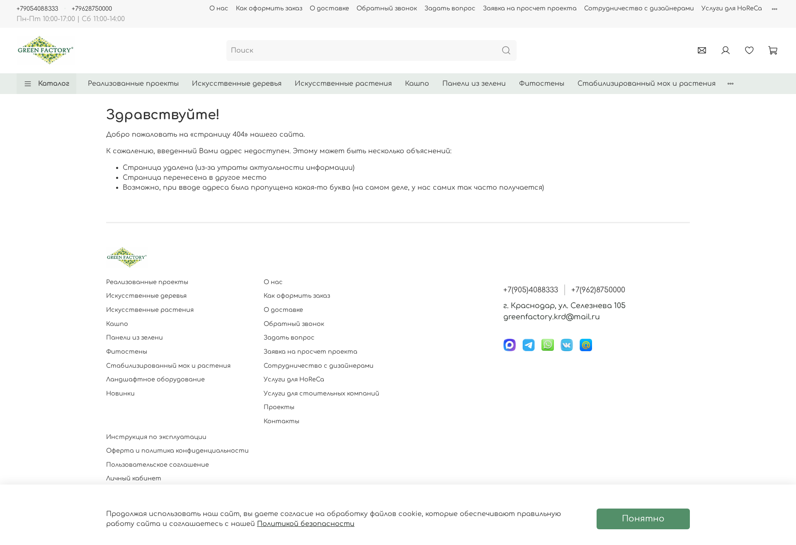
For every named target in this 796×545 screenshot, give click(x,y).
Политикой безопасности (305, 524)
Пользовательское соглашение (157, 464)
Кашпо (417, 83)
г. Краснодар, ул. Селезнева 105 (564, 305)
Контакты (281, 421)
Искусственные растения (343, 83)
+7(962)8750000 (598, 290)
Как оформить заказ (269, 8)
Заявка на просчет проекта (530, 8)
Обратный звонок (387, 8)
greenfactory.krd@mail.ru (551, 317)
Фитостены (541, 83)
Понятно (643, 518)
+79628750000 (92, 8)
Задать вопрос (450, 8)
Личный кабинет (133, 478)
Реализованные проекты (133, 83)
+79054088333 (37, 8)
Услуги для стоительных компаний (321, 393)
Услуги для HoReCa (731, 8)
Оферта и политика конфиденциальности (177, 450)
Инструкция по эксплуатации (156, 437)
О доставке (329, 8)
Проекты (279, 407)
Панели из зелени (474, 83)
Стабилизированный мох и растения (647, 83)
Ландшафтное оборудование (155, 379)
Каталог (53, 83)
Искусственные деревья (237, 83)
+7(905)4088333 (530, 290)
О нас (218, 8)
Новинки (120, 393)
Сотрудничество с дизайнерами (639, 8)
